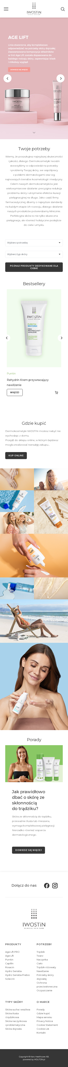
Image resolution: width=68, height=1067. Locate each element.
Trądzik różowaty (46, 967)
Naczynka (42, 959)
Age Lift (9, 955)
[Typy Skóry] (51, 479)
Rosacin (9, 967)
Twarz (40, 955)
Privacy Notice (45, 1021)
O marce (43, 1002)
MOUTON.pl (39, 1059)
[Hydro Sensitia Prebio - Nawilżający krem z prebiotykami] (17, 500)
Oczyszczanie (44, 990)
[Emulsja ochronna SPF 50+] (51, 511)
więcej (14, 392)
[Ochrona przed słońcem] (34, 620)
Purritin (11, 373)
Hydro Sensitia (13, 971)
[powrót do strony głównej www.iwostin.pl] (34, 9)
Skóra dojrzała (13, 1028)
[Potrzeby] (17, 522)
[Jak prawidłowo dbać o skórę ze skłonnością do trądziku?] (34, 763)
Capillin (9, 963)
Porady (41, 1009)
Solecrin (10, 978)
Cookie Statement (47, 1025)
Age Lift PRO (12, 951)
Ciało (40, 963)
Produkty (13, 944)
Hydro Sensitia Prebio (17, 975)
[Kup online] (56, 393)
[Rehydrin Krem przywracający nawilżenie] (34, 328)
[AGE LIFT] (34, 78)
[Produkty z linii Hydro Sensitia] (34, 686)
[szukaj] (63, 8)
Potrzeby (44, 944)
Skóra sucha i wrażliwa (17, 1009)
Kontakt (41, 1032)
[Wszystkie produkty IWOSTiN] (17, 479)
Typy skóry (14, 1002)
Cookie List (43, 1028)
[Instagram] (54, 885)
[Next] (60, 78)
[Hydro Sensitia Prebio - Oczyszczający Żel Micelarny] (17, 588)
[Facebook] (46, 885)
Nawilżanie (43, 971)
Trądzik (41, 951)
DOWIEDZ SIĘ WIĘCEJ (28, 850)
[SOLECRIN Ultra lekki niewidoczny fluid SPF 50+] (34, 555)
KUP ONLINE (16, 455)
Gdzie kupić (43, 1013)
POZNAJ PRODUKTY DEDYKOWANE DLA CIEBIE (34, 267)
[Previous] (7, 78)
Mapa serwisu (44, 1017)
